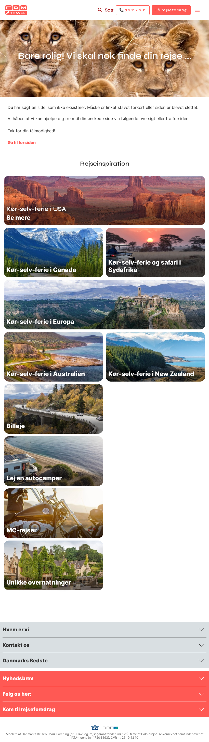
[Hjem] (16, 10)
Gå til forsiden (22, 142)
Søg (109, 10)
